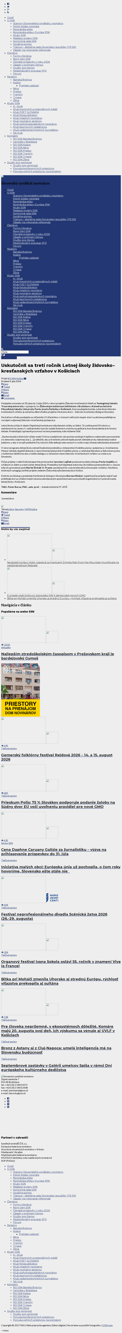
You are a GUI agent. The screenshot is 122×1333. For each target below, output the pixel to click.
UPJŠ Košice (30, 509)
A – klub (18, 106)
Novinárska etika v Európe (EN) (31, 32)
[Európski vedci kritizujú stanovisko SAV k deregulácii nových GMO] (35, 592)
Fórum (17, 73)
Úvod (10, 17)
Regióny (12, 76)
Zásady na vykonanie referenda (31, 50)
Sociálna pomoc (22, 44)
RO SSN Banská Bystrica (27, 138)
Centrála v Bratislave (25, 141)
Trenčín (18, 94)
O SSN (11, 20)
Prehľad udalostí (29, 85)
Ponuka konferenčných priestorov (33, 168)
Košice (17, 82)
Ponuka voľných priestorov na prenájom (37, 171)
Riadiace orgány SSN (25, 38)
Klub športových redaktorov (30, 127)
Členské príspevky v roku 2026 (31, 62)
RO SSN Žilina (21, 159)
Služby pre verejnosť (19, 162)
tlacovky (19, 509)
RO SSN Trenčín (23, 153)
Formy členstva (22, 56)
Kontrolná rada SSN (24, 41)
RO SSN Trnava (22, 156)
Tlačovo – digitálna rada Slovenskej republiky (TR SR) (44, 47)
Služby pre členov (24, 67)
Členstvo (12, 53)
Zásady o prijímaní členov (28, 64)
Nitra (16, 88)
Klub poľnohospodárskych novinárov (35, 124)
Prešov (17, 91)
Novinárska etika (23, 29)
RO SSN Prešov (22, 150)
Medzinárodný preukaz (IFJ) (30, 70)
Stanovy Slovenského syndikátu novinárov (38, 23)
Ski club (18, 133)
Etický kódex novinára (26, 26)
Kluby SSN (19, 35)
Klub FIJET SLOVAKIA (26, 112)
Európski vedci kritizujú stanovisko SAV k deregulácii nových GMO (46, 595)
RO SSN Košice (22, 144)
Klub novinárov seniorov (27, 121)
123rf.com (107, 1325)
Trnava (17, 97)
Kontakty (12, 136)
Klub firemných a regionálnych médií (35, 109)
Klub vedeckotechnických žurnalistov (35, 130)
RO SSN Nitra (21, 147)
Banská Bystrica (22, 79)
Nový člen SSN (21, 59)
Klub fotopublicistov (25, 115)
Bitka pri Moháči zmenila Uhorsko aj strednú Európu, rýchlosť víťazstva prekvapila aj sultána (61, 598)
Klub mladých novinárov (27, 118)
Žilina (16, 100)
